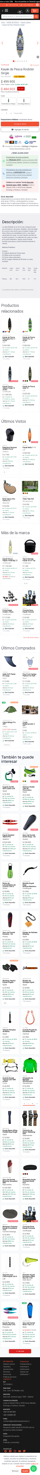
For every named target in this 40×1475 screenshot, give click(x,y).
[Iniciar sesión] (27, 11)
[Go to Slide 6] (24, 61)
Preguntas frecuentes (11, 1436)
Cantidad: (4, 110)
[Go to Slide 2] (15, 61)
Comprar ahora (20, 124)
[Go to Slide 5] (22, 61)
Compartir (35, 65)
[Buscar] (36, 16)
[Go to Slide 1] (13, 61)
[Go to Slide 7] (26, 61)
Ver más (21, 1351)
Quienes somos (9, 1364)
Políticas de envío (9, 1377)
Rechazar (15, 1471)
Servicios (6, 1372)
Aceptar (25, 1471)
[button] (20, 43)
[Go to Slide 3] (18, 61)
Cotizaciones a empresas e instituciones (25, 1366)
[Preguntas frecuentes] (37, 4)
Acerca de (7, 1374)
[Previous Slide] (2, 43)
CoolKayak (5, 65)
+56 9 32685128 (28, 5)
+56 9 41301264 (13, 5)
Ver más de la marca (31, 637)
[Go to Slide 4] (20, 61)
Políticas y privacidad (11, 1442)
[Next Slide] (37, 43)
